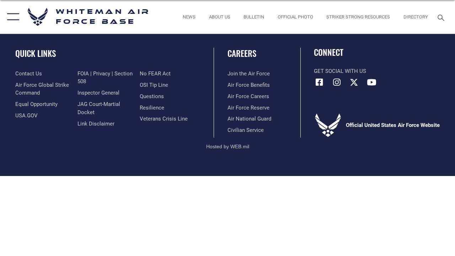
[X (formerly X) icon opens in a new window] (354, 82)
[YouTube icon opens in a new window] (371, 82)
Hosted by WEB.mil (227, 146)
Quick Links (35, 53)
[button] (11, 17)
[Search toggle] (442, 17)
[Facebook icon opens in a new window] (319, 82)
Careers (242, 53)
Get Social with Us (340, 71)
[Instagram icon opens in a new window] (336, 82)
